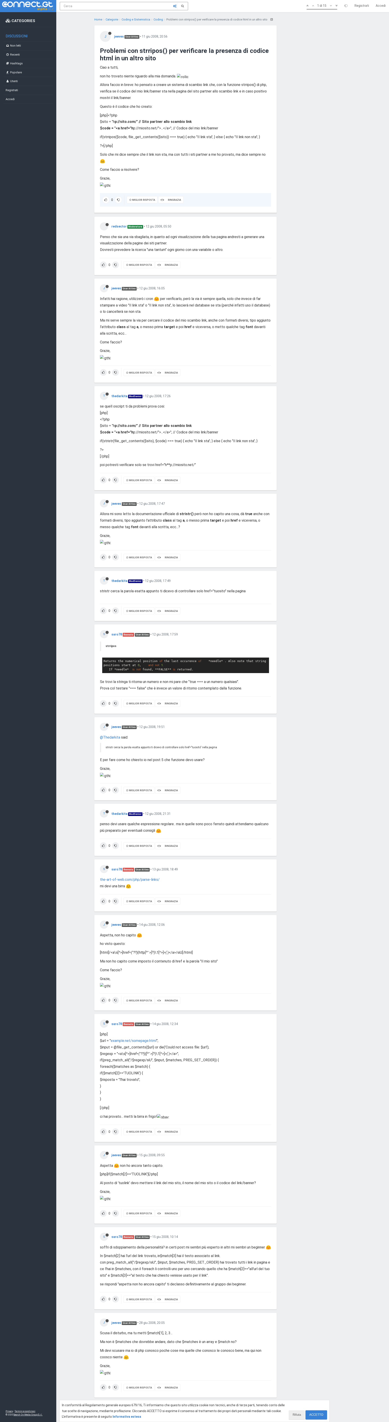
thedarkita (119, 396)
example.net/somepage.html (133, 1041)
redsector (119, 226)
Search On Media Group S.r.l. (28, 1414)
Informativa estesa (127, 1416)
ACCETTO (316, 1414)
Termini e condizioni (25, 1411)
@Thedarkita (110, 737)
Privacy (9, 1411)
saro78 (116, 634)
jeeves (119, 36)
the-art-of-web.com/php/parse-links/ (130, 879)
